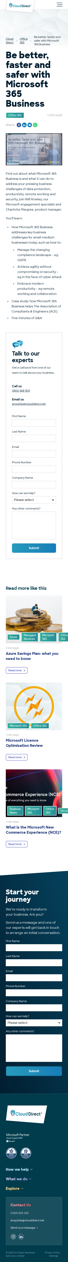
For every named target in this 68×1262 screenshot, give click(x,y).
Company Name (22, 478)
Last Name (19, 431)
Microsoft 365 (48, 637)
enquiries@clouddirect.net (29, 404)
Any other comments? (26, 508)
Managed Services (30, 637)
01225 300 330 (20, 1213)
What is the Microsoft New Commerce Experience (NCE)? (33, 830)
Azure (13, 637)
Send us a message (23, 1227)
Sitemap (53, 1255)
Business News (15, 810)
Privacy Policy (52, 1252)
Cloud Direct (9, 40)
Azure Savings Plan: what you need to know (32, 656)
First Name (19, 416)
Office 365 (24, 40)
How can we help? (23, 493)
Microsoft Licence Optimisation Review (24, 743)
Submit (34, 548)
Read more (15, 670)
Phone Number (22, 462)
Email (15, 447)
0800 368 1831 (21, 390)
